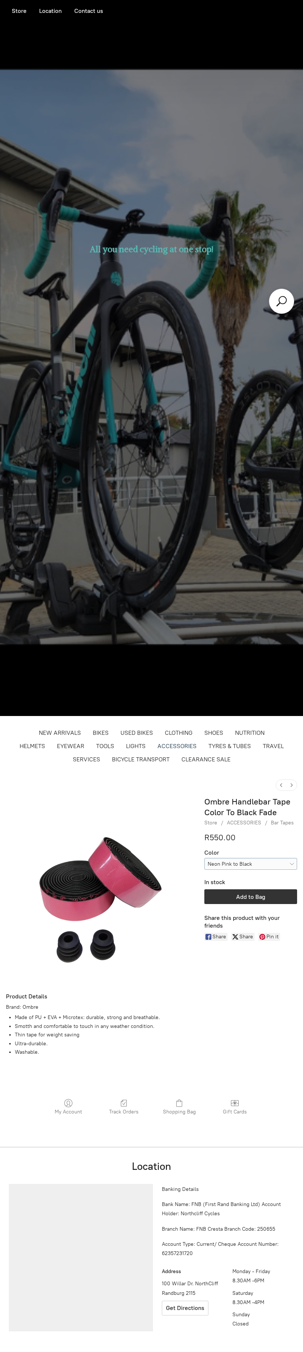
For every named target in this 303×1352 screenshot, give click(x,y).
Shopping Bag (179, 1112)
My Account (68, 1112)
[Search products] (281, 301)
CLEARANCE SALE (206, 759)
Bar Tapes (282, 823)
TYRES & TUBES (229, 746)
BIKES (101, 732)
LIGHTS (136, 746)
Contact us (88, 10)
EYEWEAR (70, 746)
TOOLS (105, 746)
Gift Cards (235, 1112)
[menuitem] (281, 785)
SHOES (213, 732)
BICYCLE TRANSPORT (141, 759)
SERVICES (86, 759)
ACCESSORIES (177, 746)
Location (50, 10)
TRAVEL (273, 746)
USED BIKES (136, 732)
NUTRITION (250, 732)
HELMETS (32, 746)
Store (19, 10)
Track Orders (124, 1112)
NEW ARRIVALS (60, 732)
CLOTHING (179, 732)
